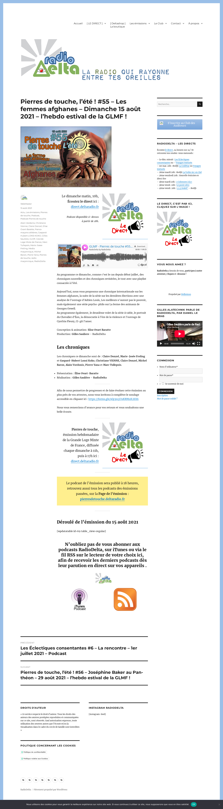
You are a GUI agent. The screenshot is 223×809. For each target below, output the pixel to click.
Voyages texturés (184, 162)
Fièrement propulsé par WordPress (50, 789)
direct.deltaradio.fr (85, 207)
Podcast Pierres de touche (33, 218)
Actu (22, 212)
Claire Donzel (35, 226)
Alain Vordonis (27, 223)
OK (193, 804)
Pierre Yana (33, 255)
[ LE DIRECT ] (95, 23)
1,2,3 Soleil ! (182, 188)
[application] (180, 334)
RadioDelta (40, 261)
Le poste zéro (183, 185)
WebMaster (26, 204)
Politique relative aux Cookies (36, 759)
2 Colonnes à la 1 (184, 182)
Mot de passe (166, 375)
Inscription (162, 395)
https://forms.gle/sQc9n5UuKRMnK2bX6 (113, 398)
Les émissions (138, 23)
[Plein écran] (198, 343)
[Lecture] (160, 343)
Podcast (35, 215)
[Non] (219, 804)
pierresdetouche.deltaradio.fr (102, 499)
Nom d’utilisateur (168, 367)
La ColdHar (184, 166)
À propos (193, 23)
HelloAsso (186, 294)
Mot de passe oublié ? (167, 398)
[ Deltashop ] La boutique (117, 25)
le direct (169, 150)
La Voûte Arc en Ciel (192, 172)
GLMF (32, 239)
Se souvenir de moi (174, 384)
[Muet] (193, 343)
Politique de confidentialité (35, 752)
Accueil (78, 23)
